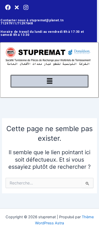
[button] (49, 81)
